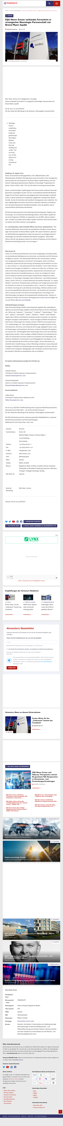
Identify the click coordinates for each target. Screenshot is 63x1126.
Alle (56, 3)
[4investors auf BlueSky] (6, 522)
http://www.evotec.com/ (25, 1021)
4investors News (8, 1097)
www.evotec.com (42, 298)
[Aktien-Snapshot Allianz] (34, 1075)
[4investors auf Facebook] (21, 522)
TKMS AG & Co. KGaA (30, 602)
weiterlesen (9, 614)
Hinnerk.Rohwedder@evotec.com (16, 385)
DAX (34, 1091)
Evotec (10, 15)
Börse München (8, 1101)
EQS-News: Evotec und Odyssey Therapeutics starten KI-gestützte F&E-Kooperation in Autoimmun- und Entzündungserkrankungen (45, 776)
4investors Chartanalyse (10, 1095)
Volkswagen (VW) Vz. (48, 602)
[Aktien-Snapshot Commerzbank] (53, 1075)
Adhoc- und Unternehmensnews (15, 10)
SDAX (35, 1095)
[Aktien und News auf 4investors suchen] (49, 3)
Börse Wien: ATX (37, 1105)
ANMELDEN (12, 667)
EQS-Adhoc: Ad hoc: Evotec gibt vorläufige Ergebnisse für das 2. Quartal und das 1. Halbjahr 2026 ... (16, 803)
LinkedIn (27, 300)
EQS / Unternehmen (41, 784)
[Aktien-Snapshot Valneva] (47, 1083)
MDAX (35, 1093)
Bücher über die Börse (9, 1090)
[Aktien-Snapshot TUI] (41, 1083)
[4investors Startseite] (10, 3)
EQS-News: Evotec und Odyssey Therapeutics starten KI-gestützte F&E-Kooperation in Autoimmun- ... (17, 796)
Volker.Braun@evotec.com (14, 400)
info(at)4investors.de (18, 1060)
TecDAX (35, 1097)
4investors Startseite (33, 521)
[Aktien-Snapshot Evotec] (47, 1079)
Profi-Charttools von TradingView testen (31, 581)
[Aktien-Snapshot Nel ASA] (53, 1079)
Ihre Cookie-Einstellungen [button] (40, 1116)
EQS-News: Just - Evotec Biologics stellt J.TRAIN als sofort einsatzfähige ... (46, 795)
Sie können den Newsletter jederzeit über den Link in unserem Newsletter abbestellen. (24, 653)
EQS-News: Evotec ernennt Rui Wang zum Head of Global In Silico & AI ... (45, 805)
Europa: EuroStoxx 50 (39, 1107)
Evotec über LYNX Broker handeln (31, 542)
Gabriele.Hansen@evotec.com (15, 376)
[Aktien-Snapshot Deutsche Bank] (34, 1079)
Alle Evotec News (14, 526)
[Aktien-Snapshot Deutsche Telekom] (41, 1079)
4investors (7, 10)
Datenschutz (30, 1116)
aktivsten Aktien (14, 1079)
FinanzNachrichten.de (9, 1099)
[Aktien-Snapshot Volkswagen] (53, 1083)
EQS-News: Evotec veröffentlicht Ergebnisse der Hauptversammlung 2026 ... (46, 800)
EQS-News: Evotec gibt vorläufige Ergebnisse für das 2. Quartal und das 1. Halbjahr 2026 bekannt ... (16, 809)
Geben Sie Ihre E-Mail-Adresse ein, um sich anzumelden (24, 638)
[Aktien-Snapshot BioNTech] (47, 1075)
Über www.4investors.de (14, 1116)
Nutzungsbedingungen (46, 661)
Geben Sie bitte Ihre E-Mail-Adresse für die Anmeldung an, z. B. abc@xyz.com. (25, 645)
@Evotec (18, 300)
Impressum (23, 1116)
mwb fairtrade (7, 1103)
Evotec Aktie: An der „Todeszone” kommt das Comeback (42, 720)
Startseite (5, 1116)
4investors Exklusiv (8, 1092)
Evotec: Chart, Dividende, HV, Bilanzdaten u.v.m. (40, 526)
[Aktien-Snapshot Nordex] (34, 1083)
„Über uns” (31, 1053)
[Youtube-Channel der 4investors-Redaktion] (13, 521)
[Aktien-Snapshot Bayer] (41, 1075)
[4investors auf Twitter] (10, 522)
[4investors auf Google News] (17, 521)
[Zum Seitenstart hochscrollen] (60, 1112)
